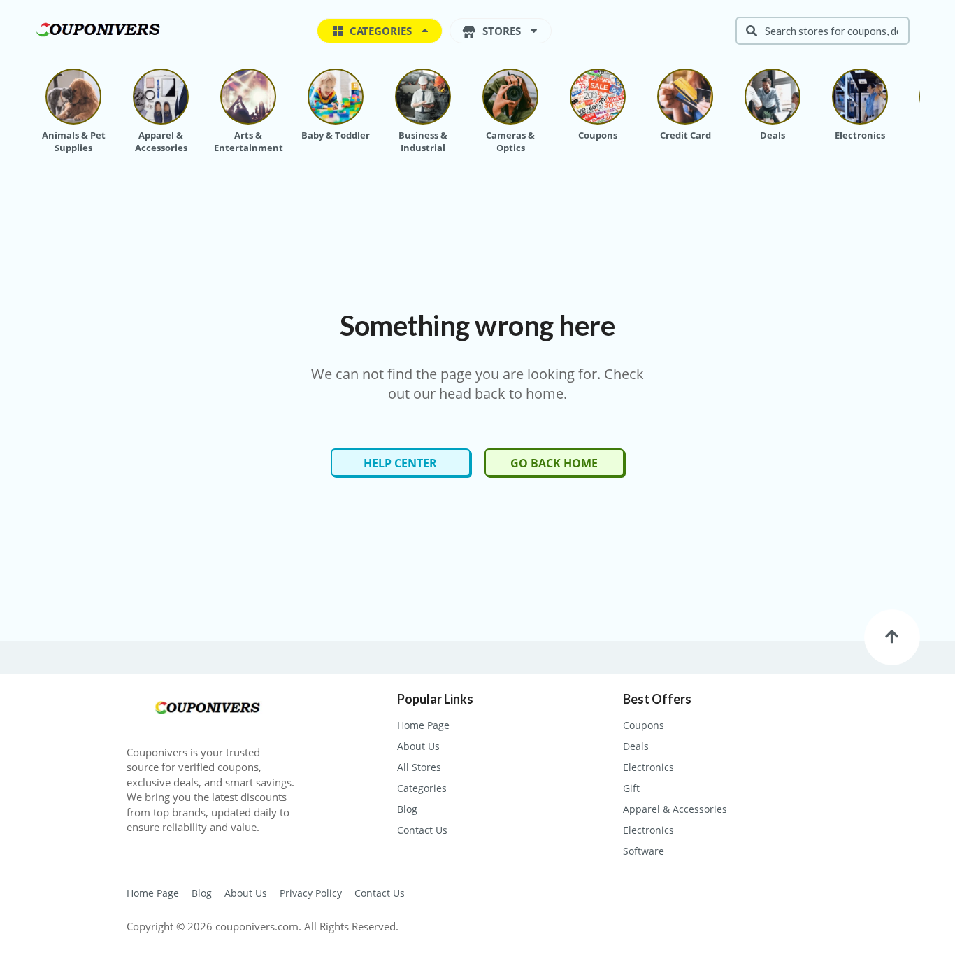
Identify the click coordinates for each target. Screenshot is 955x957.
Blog (407, 809)
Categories (422, 788)
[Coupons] (597, 97)
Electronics (648, 767)
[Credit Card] (685, 97)
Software (643, 851)
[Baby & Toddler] (335, 97)
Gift (631, 788)
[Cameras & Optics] (510, 97)
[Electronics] (859, 97)
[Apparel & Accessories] (160, 97)
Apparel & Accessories (675, 809)
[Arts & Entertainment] (248, 97)
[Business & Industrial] (423, 97)
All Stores (419, 767)
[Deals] (772, 97)
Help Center (400, 463)
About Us (418, 746)
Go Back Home (554, 463)
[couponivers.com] (101, 28)
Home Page (423, 725)
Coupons (643, 725)
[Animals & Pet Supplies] (73, 97)
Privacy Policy (311, 893)
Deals (636, 746)
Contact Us (422, 830)
